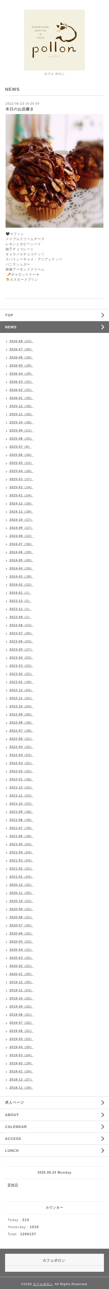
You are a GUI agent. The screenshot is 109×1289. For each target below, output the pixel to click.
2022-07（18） (21, 730)
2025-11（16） (21, 414)
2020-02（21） (21, 966)
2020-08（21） (21, 917)
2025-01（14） (21, 495)
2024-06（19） (21, 552)
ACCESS (13, 1139)
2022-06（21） (21, 739)
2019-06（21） (21, 1031)
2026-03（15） (21, 382)
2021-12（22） (21, 787)
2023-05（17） (21, 649)
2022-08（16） (21, 722)
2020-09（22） (21, 909)
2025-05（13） (21, 463)
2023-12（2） (20, 601)
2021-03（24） (21, 860)
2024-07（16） (21, 544)
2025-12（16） (21, 406)
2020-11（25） (21, 893)
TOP (9, 315)
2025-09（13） (21, 430)
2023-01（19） (21, 682)
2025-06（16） (21, 455)
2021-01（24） (21, 877)
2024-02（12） (21, 584)
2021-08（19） (21, 820)
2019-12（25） (21, 982)
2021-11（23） (21, 795)
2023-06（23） (21, 641)
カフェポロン (43, 1284)
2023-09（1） (20, 617)
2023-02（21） (21, 674)
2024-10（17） (21, 520)
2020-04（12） (21, 950)
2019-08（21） (21, 1014)
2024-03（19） (21, 576)
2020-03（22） (21, 958)
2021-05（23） (21, 844)
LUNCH (12, 1151)
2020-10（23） (21, 901)
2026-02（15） (21, 390)
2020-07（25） (21, 925)
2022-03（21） (21, 763)
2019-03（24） (21, 1055)
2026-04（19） (21, 373)
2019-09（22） (21, 1006)
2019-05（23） (21, 1039)
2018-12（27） (21, 1079)
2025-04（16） (21, 471)
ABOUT (12, 1115)
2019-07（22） (21, 1023)
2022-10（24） (21, 706)
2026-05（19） (21, 365)
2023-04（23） (21, 657)
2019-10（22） (21, 998)
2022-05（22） (21, 747)
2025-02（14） (21, 487)
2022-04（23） (21, 755)
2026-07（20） (21, 349)
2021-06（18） (21, 836)
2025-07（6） (20, 447)
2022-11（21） (21, 698)
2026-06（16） (21, 357)
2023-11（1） (20, 609)
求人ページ (14, 1102)
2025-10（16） (21, 422)
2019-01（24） (21, 1071)
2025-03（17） (21, 479)
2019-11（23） (21, 990)
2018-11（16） (21, 1087)
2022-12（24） (21, 690)
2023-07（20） (21, 633)
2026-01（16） (21, 398)
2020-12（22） (21, 885)
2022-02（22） (21, 771)
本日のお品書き (20, 109)
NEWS (10, 327)
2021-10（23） (21, 803)
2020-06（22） (21, 933)
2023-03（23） (21, 666)
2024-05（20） (21, 560)
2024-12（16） (21, 503)
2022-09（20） (21, 714)
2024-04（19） (21, 568)
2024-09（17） (21, 528)
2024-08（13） (21, 536)
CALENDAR (16, 1127)
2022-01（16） (21, 779)
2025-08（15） (21, 438)
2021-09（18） (21, 812)
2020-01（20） (21, 974)
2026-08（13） (21, 341)
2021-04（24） (21, 852)
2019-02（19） (21, 1063)
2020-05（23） (21, 941)
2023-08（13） (21, 625)
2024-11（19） (21, 511)
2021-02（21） (21, 868)
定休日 (13, 1185)
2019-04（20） (21, 1047)
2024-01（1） (20, 593)
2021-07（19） (21, 828)
